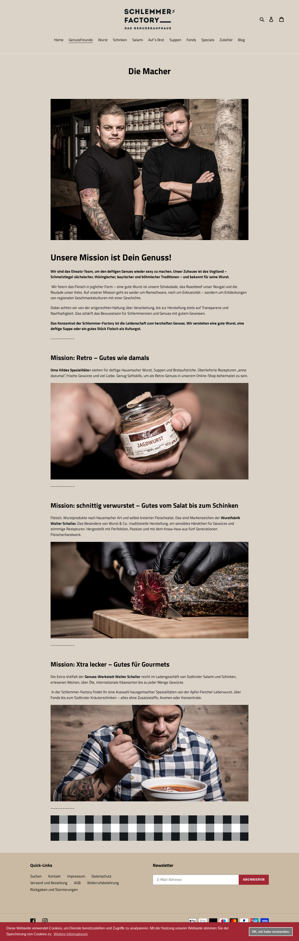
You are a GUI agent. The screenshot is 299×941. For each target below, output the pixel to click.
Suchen (36, 876)
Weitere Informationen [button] (71, 934)
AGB (77, 883)
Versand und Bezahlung (48, 883)
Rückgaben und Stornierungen (54, 889)
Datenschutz (101, 876)
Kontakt (54, 876)
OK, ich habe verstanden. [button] (271, 931)
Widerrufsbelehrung (103, 883)
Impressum (76, 876)
